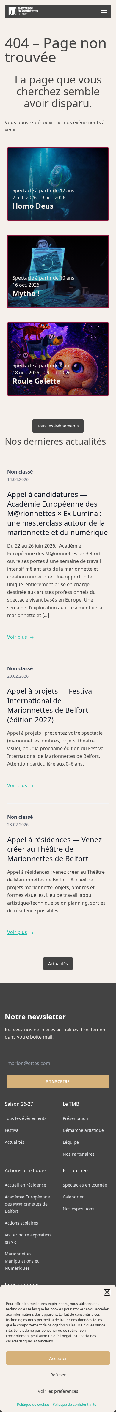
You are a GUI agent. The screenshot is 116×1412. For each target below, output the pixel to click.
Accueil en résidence (25, 1185)
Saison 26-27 (19, 1104)
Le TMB (71, 1104)
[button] (107, 1292)
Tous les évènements (58, 426)
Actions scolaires (21, 1223)
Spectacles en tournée (85, 1185)
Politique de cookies (33, 1404)
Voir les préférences (58, 1391)
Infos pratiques (22, 1284)
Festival (12, 1130)
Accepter (58, 1358)
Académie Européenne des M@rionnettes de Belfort (27, 1204)
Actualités (58, 963)
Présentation (75, 1118)
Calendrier (73, 1197)
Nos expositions (78, 1208)
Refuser (58, 1375)
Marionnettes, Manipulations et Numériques (22, 1261)
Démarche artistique (83, 1130)
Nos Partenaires (79, 1154)
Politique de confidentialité (74, 1404)
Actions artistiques (26, 1170)
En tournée (75, 1170)
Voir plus (17, 637)
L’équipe (71, 1142)
